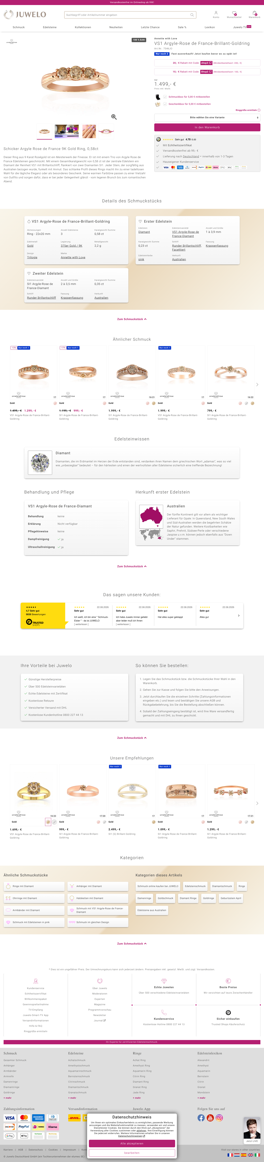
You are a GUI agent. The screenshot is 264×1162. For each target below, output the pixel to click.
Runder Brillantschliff (41, 298)
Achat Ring (139, 1060)
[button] (216, 15)
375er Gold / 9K (71, 246)
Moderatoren (99, 994)
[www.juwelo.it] (257, 1155)
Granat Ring (140, 1087)
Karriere (8, 1150)
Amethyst (203, 1065)
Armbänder (10, 1071)
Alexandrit (203, 1060)
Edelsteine (50, 27)
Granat (201, 1087)
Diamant (144, 232)
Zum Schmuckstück (130, 319)
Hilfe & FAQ (35, 1026)
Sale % (182, 27)
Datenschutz (36, 1150)
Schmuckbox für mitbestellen (189, 97)
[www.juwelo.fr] (230, 1155)
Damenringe (144, 898)
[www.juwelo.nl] (237, 1155)
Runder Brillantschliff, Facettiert (187, 248)
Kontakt (86, 1150)
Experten (100, 999)
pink (141, 259)
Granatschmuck (77, 1092)
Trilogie (32, 257)
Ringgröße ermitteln (35, 1031)
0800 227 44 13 (175, 1024)
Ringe (242, 886)
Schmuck (19, 27)
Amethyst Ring (141, 1065)
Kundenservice (35, 988)
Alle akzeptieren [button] (132, 1144)
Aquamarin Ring (142, 1071)
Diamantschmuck (222, 886)
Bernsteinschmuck (79, 1076)
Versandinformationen (36, 1020)
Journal (98, 1020)
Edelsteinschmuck (195, 886)
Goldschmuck (165, 898)
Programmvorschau (99, 1010)
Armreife (9, 1076)
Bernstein (203, 1076)
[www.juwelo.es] (243, 1155)
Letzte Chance (150, 27)
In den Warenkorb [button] (207, 128)
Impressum (69, 1150)
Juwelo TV (242, 27)
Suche (192, 14)
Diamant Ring (141, 1082)
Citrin (201, 1082)
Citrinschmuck (76, 1082)
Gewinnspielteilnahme (36, 1004)
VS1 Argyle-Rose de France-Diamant (185, 234)
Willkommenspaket (36, 999)
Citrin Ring (139, 1076)
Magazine (99, 1004)
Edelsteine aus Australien (152, 910)
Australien (179, 259)
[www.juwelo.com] (250, 1155)
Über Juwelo (99, 988)
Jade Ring (139, 1092)
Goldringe (208, 898)
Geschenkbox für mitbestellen (190, 104)
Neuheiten (116, 27)
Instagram (219, 1117)
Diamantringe (11, 1087)
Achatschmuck (77, 1060)
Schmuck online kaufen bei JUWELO (158, 886)
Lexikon (210, 27)
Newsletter (99, 1015)
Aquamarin (204, 1071)
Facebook (201, 1117)
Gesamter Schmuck (15, 1060)
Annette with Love (73, 257)
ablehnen (141, 1130)
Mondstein (204, 1092)
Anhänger (9, 1065)
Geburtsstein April (231, 898)
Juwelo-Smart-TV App (35, 1015)
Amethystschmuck (79, 1065)
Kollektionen (83, 27)
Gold (30, 246)
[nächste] (257, 384)
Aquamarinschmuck (80, 1071)
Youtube (210, 1117)
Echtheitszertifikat (36, 994)
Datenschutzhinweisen (130, 1136)
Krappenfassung (217, 246)
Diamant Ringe (188, 898)
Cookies (53, 1150)
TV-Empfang (36, 1010)
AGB (20, 1150)
